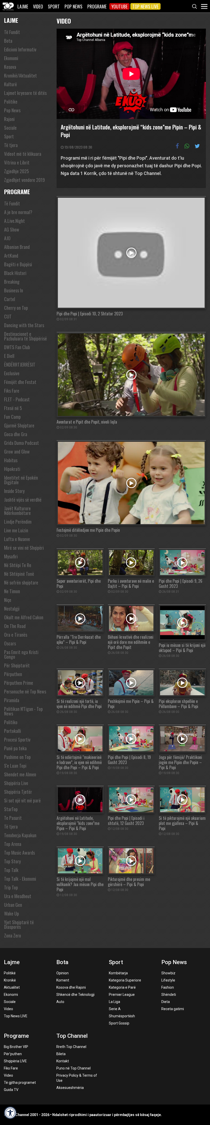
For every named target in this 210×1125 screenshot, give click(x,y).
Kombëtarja (118, 973)
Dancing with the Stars (24, 325)
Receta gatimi (172, 1009)
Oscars (10, 643)
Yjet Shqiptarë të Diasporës (19, 924)
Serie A (115, 1009)
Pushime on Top (17, 757)
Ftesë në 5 (13, 408)
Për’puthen (13, 1054)
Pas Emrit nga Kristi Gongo (21, 654)
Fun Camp (12, 416)
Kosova (10, 66)
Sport (54, 6)
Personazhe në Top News (25, 691)
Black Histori (15, 273)
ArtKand (11, 255)
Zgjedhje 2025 (16, 171)
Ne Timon (12, 591)
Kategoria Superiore (125, 980)
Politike (10, 101)
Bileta (61, 1054)
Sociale (10, 127)
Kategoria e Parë (122, 987)
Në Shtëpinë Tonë (19, 573)
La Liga (114, 1002)
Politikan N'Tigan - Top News (23, 711)
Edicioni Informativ (20, 49)
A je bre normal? (18, 212)
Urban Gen (13, 904)
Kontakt (62, 1061)
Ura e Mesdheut (17, 896)
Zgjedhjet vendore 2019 (24, 180)
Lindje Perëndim (18, 521)
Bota (8, 40)
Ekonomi (11, 58)
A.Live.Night (14, 220)
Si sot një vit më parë (22, 800)
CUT (8, 316)
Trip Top (11, 887)
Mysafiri (11, 556)
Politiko (10, 722)
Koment (62, 980)
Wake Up (11, 913)
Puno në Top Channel (73, 1068)
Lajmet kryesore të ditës (25, 93)
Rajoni (9, 119)
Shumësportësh (122, 1016)
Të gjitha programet (20, 1082)
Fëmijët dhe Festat (20, 382)
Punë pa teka (15, 748)
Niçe (7, 600)
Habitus (10, 460)
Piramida (11, 700)
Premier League (122, 994)
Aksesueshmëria (70, 1088)
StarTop (11, 809)
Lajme (22, 6)
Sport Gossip (119, 1023)
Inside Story (14, 491)
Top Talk (11, 870)
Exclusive (11, 373)
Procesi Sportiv (17, 739)
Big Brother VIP (16, 1047)
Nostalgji (11, 608)
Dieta (165, 1002)
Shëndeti (168, 994)
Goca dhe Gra (15, 434)
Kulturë (10, 84)
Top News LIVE (145, 6)
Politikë (10, 973)
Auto (60, 1002)
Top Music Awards (19, 852)
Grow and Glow (17, 451)
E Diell (9, 355)
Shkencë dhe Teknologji (75, 994)
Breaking (11, 281)
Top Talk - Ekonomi (20, 878)
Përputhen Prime (18, 682)
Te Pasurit (13, 817)
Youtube (119, 6)
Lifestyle (168, 980)
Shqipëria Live (16, 783)
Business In (13, 290)
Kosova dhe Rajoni (71, 987)
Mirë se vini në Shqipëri (24, 547)
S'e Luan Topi (15, 765)
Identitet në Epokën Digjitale (21, 480)
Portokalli (12, 730)
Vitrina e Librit (16, 162)
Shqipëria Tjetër (18, 791)
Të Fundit (12, 32)
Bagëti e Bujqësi (18, 264)
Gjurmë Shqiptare (19, 425)
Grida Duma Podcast (21, 442)
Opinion (62, 973)
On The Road (15, 626)
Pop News (73, 6)
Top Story (12, 861)
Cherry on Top (16, 307)
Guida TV (11, 1090)
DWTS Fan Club (17, 347)
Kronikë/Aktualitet (20, 75)
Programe (97, 6)
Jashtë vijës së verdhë (22, 499)
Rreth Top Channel (71, 1047)
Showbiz (168, 973)
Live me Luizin (16, 530)
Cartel (9, 299)
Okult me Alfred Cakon (23, 617)
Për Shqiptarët (17, 665)
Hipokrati (12, 469)
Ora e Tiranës (15, 634)
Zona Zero (12, 935)
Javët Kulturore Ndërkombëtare (17, 510)
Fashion (167, 987)
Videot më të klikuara (22, 153)
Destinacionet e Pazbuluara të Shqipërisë (25, 336)
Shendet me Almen (20, 774)
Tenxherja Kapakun (20, 835)
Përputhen (13, 674)
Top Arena (12, 844)
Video (38, 6)
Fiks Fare (11, 390)
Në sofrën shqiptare (21, 582)
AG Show (11, 229)
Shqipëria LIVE (15, 1061)
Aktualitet (12, 987)
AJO (7, 238)
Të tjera (11, 145)
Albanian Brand (17, 247)
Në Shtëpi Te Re (17, 565)
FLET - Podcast (17, 399)
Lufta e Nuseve (17, 539)
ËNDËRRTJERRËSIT (19, 364)
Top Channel (72, 1036)
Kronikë (10, 980)
